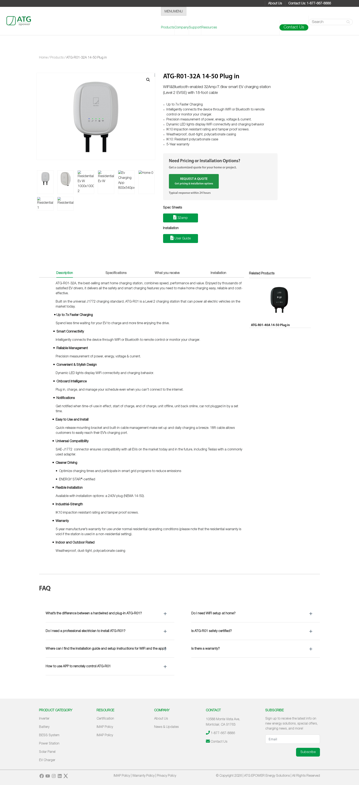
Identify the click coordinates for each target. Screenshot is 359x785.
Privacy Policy (166, 775)
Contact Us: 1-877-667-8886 (309, 3)
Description (64, 273)
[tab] (64, 273)
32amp (182, 218)
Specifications (116, 273)
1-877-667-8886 (223, 733)
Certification (105, 718)
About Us (275, 3)
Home (43, 57)
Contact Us (294, 27)
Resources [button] (209, 27)
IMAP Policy (105, 727)
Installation (218, 273)
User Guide (182, 238)
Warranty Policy (143, 775)
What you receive (167, 273)
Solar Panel (47, 752)
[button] (110, 613)
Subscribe (308, 752)
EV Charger (47, 760)
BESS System (49, 735)
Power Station (49, 743)
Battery (44, 727)
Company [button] (182, 27)
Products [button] (167, 27)
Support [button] (195, 27)
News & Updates (166, 727)
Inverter (44, 718)
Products (57, 57)
